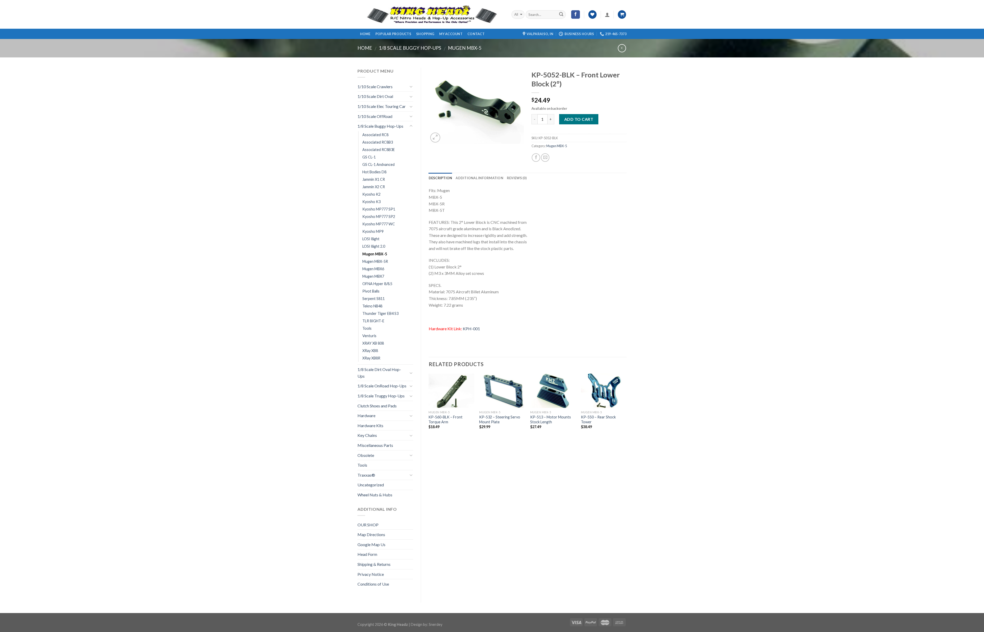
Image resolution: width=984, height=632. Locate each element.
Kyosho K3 (371, 201)
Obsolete (365, 455)
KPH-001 (471, 328)
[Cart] (622, 14)
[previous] (429, 409)
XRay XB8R (371, 358)
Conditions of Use (373, 583)
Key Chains (367, 435)
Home (365, 34)
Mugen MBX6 (373, 269)
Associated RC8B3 (377, 142)
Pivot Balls (371, 291)
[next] (626, 409)
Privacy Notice (370, 574)
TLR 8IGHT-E (373, 321)
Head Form (367, 554)
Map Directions (371, 534)
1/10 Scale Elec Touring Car (381, 106)
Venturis (369, 336)
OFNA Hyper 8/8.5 (377, 284)
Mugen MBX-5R (375, 261)
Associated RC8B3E (378, 149)
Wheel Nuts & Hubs (374, 494)
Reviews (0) (517, 178)
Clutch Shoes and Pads (377, 405)
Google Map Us (371, 544)
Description (440, 178)
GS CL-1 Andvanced (378, 164)
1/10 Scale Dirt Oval (375, 96)
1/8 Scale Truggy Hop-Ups (381, 395)
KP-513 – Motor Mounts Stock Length (550, 419)
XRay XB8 (370, 350)
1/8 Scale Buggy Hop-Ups (410, 48)
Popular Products (393, 34)
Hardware (366, 415)
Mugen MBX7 (373, 276)
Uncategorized (370, 484)
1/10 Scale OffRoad (374, 116)
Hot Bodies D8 (374, 172)
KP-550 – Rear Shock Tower (598, 419)
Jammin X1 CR (373, 179)
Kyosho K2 (371, 194)
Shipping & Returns (374, 564)
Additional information (479, 178)
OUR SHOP (367, 524)
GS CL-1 (369, 157)
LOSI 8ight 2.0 (373, 246)
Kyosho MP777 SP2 (378, 216)
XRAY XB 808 (373, 343)
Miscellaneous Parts (375, 445)
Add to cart (578, 119)
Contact (476, 34)
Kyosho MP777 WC (378, 224)
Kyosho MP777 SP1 (378, 209)
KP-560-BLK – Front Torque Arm (445, 419)
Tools (367, 328)
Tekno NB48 (372, 306)
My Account (451, 34)
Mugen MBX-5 (464, 48)
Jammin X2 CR (373, 187)
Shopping (425, 34)
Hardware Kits (370, 425)
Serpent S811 (373, 298)
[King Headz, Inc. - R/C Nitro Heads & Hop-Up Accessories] (430, 14)
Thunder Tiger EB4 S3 (380, 313)
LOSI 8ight (371, 239)
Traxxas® (366, 475)
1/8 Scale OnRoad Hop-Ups (381, 385)
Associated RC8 (375, 135)
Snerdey (435, 624)
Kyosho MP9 (373, 231)
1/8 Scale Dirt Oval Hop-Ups (379, 372)
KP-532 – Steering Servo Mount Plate (499, 419)
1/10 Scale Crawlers (375, 86)
